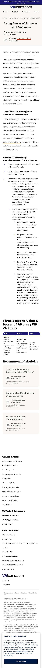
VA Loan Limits (7, 524)
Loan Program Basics (9, 470)
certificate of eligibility (12, 142)
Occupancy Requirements (29, 18)
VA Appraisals (6, 478)
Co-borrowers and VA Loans (12, 461)
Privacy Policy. (8, 655)
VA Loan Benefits (8, 535)
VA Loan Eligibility (8, 483)
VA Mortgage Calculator (10, 520)
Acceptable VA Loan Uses (11, 492)
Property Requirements (10, 487)
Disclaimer (24, 592)
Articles (36, 12)
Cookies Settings (8, 592)
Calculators (26, 12)
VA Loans (6, 12)
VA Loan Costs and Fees (10, 496)
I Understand (21, 661)
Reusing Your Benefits (9, 465)
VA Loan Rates (7, 552)
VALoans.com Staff (24, 38)
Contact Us (6, 584)
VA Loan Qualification (9, 500)
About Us (5, 580)
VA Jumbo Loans (8, 569)
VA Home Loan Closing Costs (12, 565)
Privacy (17, 592)
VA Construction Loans (10, 556)
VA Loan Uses (7, 539)
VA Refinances (7, 505)
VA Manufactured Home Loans (13, 560)
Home (4, 18)
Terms (30, 592)
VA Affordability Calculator (11, 515)
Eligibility (15, 12)
